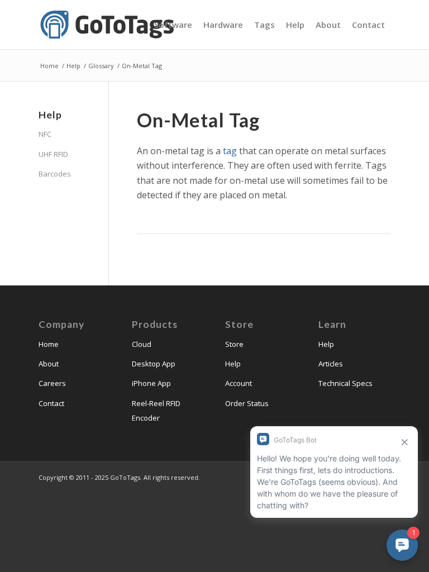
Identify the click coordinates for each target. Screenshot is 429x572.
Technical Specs (345, 383)
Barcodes (55, 174)
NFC (45, 134)
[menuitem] (173, 24)
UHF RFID (53, 154)
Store (234, 344)
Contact (51, 403)
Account (238, 383)
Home (49, 344)
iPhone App (151, 383)
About (49, 364)
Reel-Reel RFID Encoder (156, 410)
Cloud (141, 344)
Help (233, 364)
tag (230, 151)
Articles (330, 364)
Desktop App (153, 364)
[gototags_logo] (108, 24)
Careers (52, 383)
